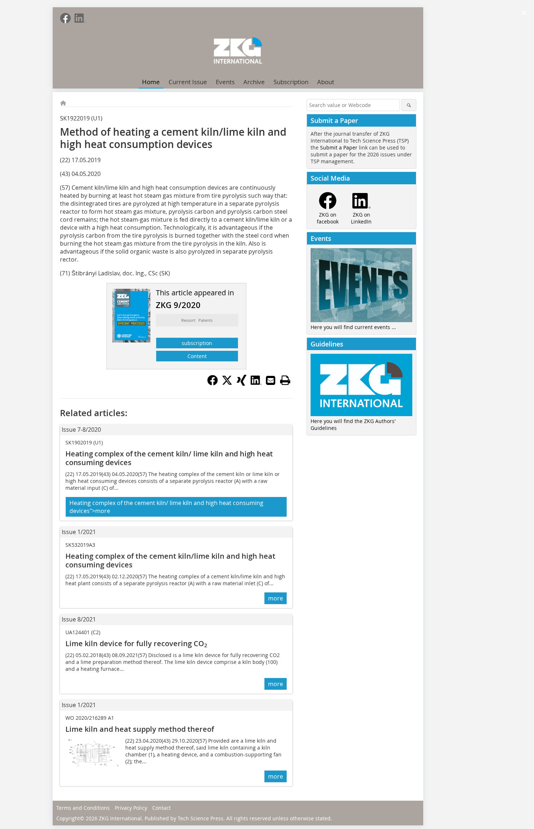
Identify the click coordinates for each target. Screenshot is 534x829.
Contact (161, 807)
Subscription (291, 82)
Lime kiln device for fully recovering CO (136, 643)
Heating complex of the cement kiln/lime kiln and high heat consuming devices (170, 560)
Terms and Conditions (83, 807)
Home (151, 82)
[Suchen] (409, 105)
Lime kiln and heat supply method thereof (139, 729)
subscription (197, 343)
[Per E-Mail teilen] (270, 380)
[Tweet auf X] (227, 383)
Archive (254, 82)
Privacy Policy (131, 807)
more (275, 598)
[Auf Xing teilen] (241, 383)
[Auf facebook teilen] (212, 383)
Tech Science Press (200, 818)
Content (197, 356)
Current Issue (188, 82)
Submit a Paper (338, 147)
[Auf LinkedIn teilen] (256, 383)
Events (225, 82)
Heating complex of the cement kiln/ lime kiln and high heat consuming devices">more (166, 507)
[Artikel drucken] (285, 380)
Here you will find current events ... (353, 327)
